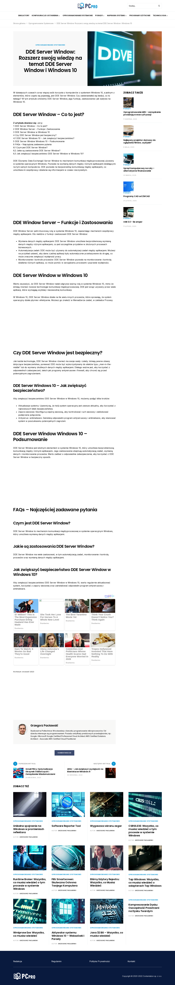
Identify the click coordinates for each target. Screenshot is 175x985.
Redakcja (17, 961)
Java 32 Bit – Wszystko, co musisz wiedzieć (106, 934)
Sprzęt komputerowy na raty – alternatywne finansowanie (138, 169)
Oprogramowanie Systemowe (41, 23)
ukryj (39, 123)
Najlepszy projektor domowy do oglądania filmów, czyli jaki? (139, 141)
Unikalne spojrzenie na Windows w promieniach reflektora (28, 829)
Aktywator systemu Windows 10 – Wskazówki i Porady (68, 936)
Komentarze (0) (64, 753)
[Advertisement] (64, 193)
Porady (127, 109)
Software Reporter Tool (66, 826)
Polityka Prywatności (99, 961)
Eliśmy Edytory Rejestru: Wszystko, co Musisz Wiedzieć (104, 882)
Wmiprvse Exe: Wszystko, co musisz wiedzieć (28, 934)
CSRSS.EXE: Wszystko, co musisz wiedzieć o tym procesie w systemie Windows (143, 830)
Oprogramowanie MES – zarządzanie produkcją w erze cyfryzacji (142, 113)
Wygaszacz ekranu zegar (106, 826)
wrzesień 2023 (28, 672)
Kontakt (131, 961)
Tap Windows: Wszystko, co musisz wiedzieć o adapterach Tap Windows (144, 883)
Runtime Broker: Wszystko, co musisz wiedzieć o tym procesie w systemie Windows (29, 884)
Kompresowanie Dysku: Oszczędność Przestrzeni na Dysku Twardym (143, 908)
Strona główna (19, 23)
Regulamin (56, 961)
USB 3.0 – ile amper (132, 221)
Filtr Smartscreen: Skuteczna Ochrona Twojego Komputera (65, 882)
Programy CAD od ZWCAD (136, 196)
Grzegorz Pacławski (44, 725)
